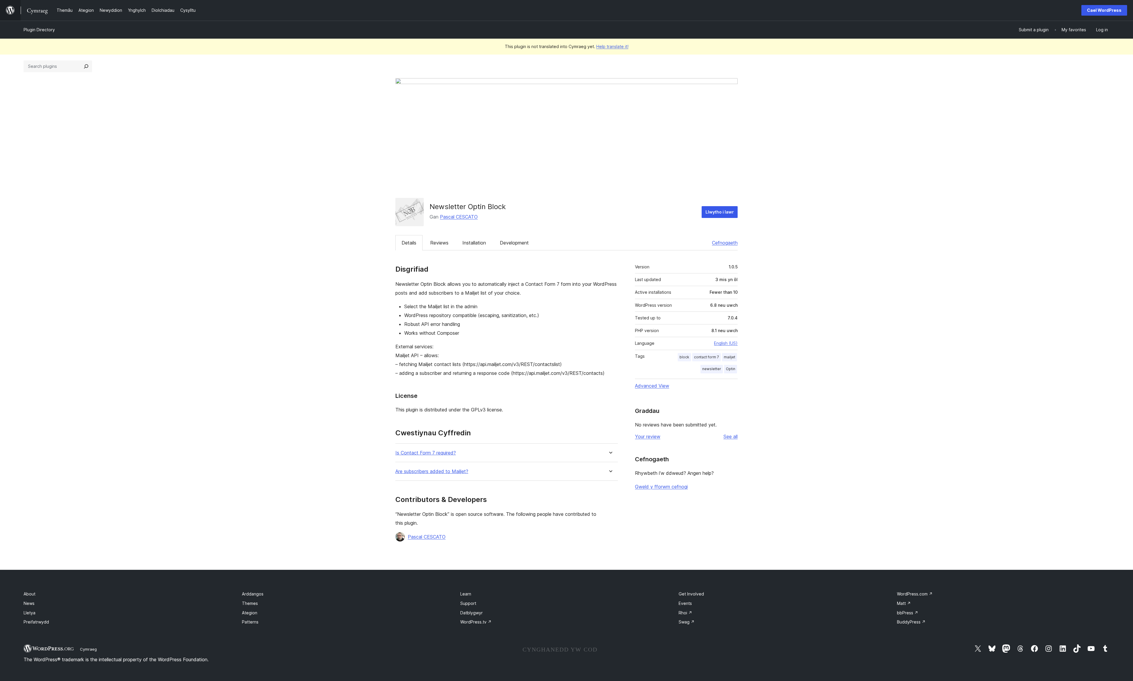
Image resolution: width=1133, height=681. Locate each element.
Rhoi (685, 612)
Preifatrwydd (36, 621)
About (29, 593)
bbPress (907, 612)
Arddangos (252, 593)
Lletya (29, 612)
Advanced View (652, 386)
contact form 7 (706, 357)
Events (685, 603)
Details (409, 243)
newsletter (711, 369)
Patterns (250, 621)
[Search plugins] (86, 66)
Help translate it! (612, 46)
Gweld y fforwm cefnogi (661, 487)
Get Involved (691, 593)
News (29, 603)
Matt (904, 603)
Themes (250, 603)
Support (468, 603)
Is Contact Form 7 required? (425, 453)
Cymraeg (88, 649)
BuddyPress (911, 621)
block (684, 357)
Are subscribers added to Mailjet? (431, 471)
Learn (465, 593)
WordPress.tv (476, 621)
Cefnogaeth (725, 243)
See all (730, 436)
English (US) (726, 343)
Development (514, 243)
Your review (647, 436)
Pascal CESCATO (459, 217)
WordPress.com (915, 593)
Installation (474, 243)
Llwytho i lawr (719, 211)
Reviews (439, 243)
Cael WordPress (1104, 10)
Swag (687, 621)
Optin (730, 369)
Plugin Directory (39, 29)
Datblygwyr (471, 612)
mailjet (729, 357)
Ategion (249, 612)
